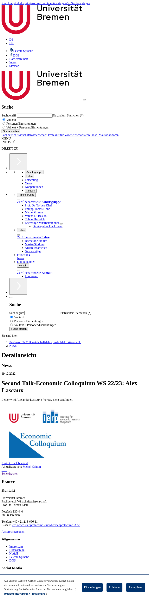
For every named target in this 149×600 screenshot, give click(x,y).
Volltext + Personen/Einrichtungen (27, 127)
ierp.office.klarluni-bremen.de (46, 525)
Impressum (16, 546)
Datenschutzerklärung (17, 593)
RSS (4, 470)
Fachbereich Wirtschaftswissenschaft (24, 135)
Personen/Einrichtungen (21, 123)
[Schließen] (18, 199)
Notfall (13, 553)
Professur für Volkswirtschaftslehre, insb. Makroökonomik (83, 135)
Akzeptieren (135, 587)
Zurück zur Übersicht (15, 463)
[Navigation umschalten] (84, 99)
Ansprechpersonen (13, 531)
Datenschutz (16, 550)
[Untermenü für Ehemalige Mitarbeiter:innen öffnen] (61, 223)
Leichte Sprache (19, 557)
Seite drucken (10, 473)
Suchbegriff (9, 115)
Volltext (11, 119)
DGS (12, 560)
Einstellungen (92, 587)
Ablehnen (114, 587)
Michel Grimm (32, 466)
